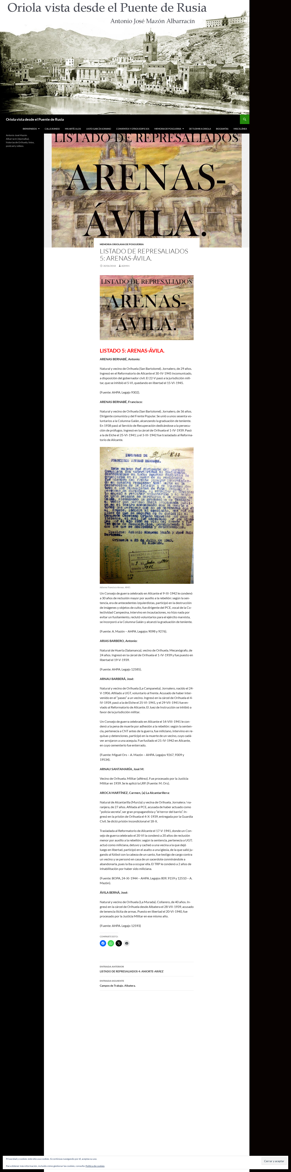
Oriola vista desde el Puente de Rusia (35, 119)
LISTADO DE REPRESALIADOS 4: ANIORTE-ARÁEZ (132, 969)
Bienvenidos (30, 128)
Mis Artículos (73, 128)
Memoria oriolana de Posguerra (122, 244)
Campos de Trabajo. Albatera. (118, 983)
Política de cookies (95, 1165)
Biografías (222, 128)
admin (125, 265)
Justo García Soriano (98, 128)
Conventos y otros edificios (132, 128)
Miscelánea (240, 128)
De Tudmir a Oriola (200, 128)
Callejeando (52, 128)
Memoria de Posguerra (167, 128)
